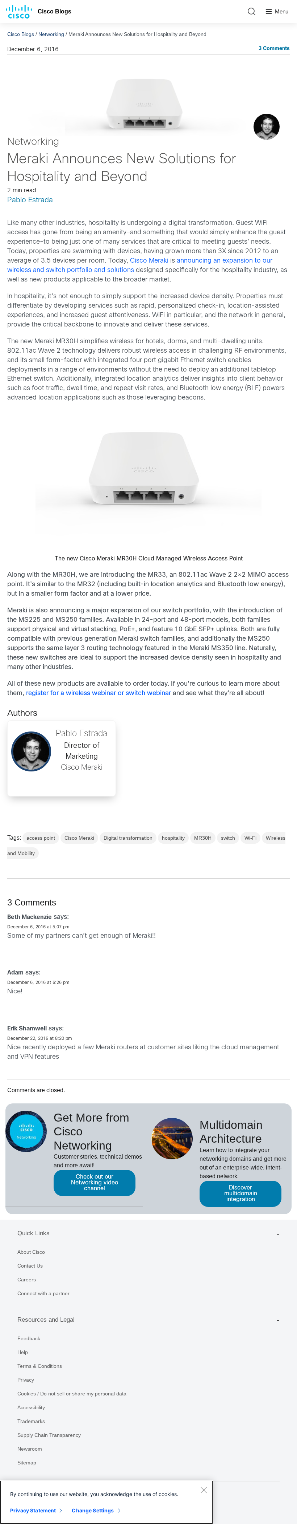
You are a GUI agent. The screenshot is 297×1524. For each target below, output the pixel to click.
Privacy (25, 1380)
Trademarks (31, 1421)
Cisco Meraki (149, 261)
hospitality (173, 838)
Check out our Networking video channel (94, 1182)
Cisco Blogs (54, 11)
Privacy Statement (33, 1510)
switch (228, 838)
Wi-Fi (250, 838)
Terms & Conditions (39, 1366)
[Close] (203, 1489)
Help (22, 1352)
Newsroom (29, 1449)
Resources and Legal (46, 1319)
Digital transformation (128, 838)
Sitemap (26, 1463)
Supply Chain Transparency (49, 1435)
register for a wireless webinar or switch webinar (98, 693)
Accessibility (31, 1407)
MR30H (203, 838)
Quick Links (33, 1233)
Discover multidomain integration (240, 1193)
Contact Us (30, 1266)
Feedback (28, 1338)
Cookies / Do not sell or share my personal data (71, 1394)
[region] (106, 1502)
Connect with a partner (43, 1293)
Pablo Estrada (30, 200)
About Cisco (31, 1252)
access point (40, 838)
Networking (51, 34)
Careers (26, 1279)
